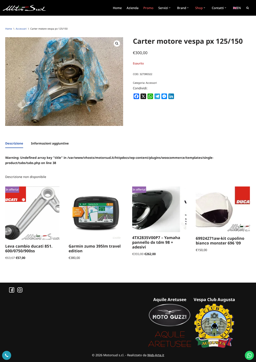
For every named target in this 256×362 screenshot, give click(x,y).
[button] (170, 8)
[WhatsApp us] (249, 355)
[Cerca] (247, 8)
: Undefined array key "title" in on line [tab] (109, 160)
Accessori (21, 28)
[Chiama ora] (6, 355)
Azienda (132, 8)
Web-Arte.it (155, 355)
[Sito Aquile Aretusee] (170, 347)
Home (117, 8)
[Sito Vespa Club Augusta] (214, 347)
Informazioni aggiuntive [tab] (50, 143)
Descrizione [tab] (14, 143)
